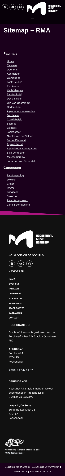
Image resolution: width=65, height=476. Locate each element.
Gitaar (10, 183)
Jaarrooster (13, 132)
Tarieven (12, 65)
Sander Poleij (14, 94)
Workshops (13, 77)
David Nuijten (14, 98)
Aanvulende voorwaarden (22, 148)
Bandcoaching (15, 175)
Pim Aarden (13, 86)
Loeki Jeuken (14, 82)
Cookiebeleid (14, 119)
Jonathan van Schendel (21, 161)
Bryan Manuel (15, 144)
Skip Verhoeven (16, 152)
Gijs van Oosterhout (18, 102)
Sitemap (11, 123)
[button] (32, 19)
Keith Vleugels (15, 90)
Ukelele (11, 179)
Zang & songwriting (18, 204)
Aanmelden (13, 73)
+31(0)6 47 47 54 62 (21, 370)
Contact (11, 127)
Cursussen (15, 294)
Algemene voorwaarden (21, 111)
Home (10, 61)
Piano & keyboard (17, 200)
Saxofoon (12, 196)
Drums (11, 187)
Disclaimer (13, 115)
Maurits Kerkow (16, 157)
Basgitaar (12, 192)
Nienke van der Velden (20, 136)
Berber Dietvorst (16, 140)
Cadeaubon (14, 107)
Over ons (12, 69)
